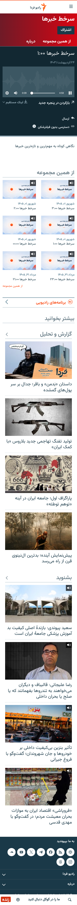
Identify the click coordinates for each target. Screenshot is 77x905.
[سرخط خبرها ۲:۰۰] (19, 189)
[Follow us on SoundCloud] (11, 852)
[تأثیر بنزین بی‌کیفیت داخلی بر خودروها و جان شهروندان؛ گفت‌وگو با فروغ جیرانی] (38, 724)
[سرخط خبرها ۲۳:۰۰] (57, 260)
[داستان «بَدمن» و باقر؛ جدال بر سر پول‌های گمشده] (38, 360)
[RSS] (60, 852)
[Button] (68, 120)
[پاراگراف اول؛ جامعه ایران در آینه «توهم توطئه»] (38, 474)
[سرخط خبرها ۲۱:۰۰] (19, 260)
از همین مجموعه (57, 41)
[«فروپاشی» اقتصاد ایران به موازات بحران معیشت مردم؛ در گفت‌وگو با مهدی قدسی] (38, 786)
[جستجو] (69, 899)
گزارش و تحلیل (56, 334)
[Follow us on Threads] (60, 862)
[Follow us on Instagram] (70, 862)
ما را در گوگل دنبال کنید (44, 899)
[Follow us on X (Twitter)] (31, 852)
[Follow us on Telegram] (41, 852)
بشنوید (64, 578)
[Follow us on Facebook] (51, 852)
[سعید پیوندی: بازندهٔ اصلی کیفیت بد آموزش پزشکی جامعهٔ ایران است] (38, 603)
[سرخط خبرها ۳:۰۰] (57, 189)
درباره (31, 41)
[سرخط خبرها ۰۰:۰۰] (19, 225)
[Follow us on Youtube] (21, 852)
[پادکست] (18, 899)
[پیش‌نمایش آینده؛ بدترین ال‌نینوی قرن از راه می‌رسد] (38, 531)
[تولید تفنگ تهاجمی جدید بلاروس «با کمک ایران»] (38, 417)
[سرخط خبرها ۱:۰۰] (57, 225)
